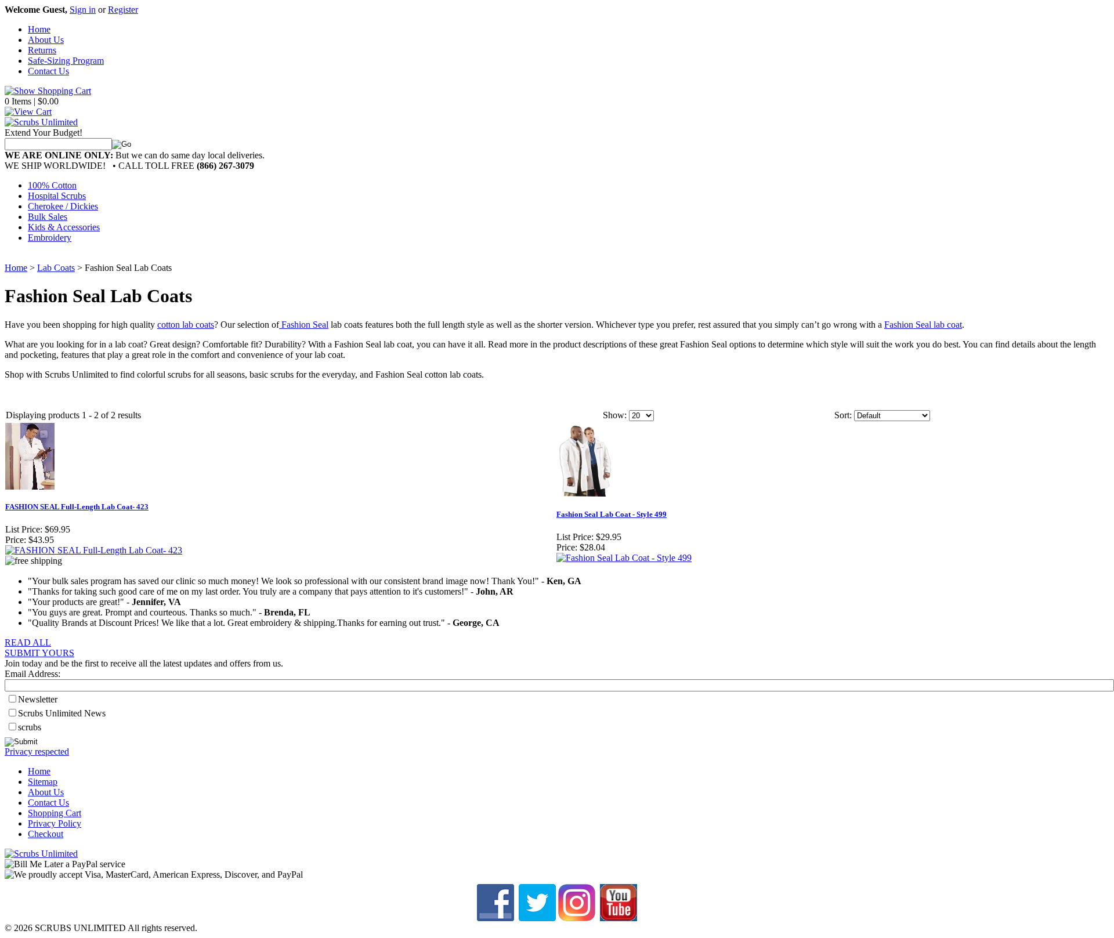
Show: (615, 415)
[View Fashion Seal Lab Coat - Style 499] (624, 558)
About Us (46, 40)
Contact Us (48, 71)
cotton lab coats (185, 324)
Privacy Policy (54, 823)
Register (123, 10)
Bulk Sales (47, 217)
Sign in (83, 10)
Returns (42, 50)
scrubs (29, 727)
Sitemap (42, 782)
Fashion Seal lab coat (923, 324)
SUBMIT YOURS (39, 653)
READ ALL (28, 642)
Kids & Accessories (64, 227)
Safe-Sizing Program (66, 61)
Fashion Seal (303, 324)
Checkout (45, 834)
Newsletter (37, 699)
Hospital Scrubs (57, 196)
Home (39, 29)
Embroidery (49, 237)
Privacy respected (37, 751)
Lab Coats (56, 268)
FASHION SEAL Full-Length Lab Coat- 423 (77, 506)
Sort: (843, 415)
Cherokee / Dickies (63, 206)
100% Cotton (52, 185)
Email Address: (32, 674)
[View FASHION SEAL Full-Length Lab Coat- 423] (93, 550)
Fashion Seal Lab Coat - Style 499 (611, 514)
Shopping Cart (54, 813)
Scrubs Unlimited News (62, 713)
